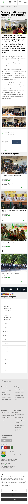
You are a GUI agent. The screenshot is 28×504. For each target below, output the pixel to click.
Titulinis (2, 6)
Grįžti (5, 150)
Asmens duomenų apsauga (21, 415)
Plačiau (22, 187)
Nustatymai (14, 490)
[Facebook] (2, 447)
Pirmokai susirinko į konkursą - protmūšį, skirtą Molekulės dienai (14, 211)
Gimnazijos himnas (6, 394)
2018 (6, 351)
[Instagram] (8, 447)
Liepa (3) (7, 306)
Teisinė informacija (19, 429)
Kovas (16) (7, 315)
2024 (6, 327)
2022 (6, 335)
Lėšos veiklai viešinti (6, 417)
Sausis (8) (7, 319)
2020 (6, 343)
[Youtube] (5, 447)
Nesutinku (14, 495)
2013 (6, 371)
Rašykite (4, 440)
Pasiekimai (4, 392)
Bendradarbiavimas (6, 396)
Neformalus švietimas (19, 390)
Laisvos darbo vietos (19, 414)
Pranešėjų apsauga (19, 424)
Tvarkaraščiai (7, 381)
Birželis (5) (8, 308)
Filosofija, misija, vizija (6, 390)
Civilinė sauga (18, 427)
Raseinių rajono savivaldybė (16, 453)
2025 (6, 323)
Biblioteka (17, 399)
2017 (6, 355)
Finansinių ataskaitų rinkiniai (8, 415)
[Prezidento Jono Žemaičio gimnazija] (3, 2)
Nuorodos (17, 412)
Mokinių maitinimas (19, 395)
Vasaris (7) (8, 317)
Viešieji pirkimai (5, 419)
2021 (6, 339)
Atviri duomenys (18, 430)
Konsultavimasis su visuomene (19, 418)
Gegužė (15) (8, 310)
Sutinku (14, 499)
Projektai (3, 420)
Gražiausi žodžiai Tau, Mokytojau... (11, 243)
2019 (6, 347)
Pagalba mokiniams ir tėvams (19, 393)
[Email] (12, 447)
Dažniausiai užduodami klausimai (20, 421)
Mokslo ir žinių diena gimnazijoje (10, 273)
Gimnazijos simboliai (6, 397)
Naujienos (8, 6)
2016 (6, 359)
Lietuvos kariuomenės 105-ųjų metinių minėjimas (11, 176)
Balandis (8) (8, 313)
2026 (6, 302)
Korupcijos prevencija (19, 425)
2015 (6, 363)
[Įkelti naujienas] (9, 2)
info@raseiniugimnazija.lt (8, 464)
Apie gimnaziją (5, 389)
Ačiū (16, 142)
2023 (6, 331)
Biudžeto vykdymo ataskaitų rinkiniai (8, 413)
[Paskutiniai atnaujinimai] (15, 2)
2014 (6, 367)
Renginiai (15, 6)
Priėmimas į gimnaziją (6, 399)
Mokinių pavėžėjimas (19, 397)
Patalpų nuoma (18, 400)
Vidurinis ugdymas (19, 389)
